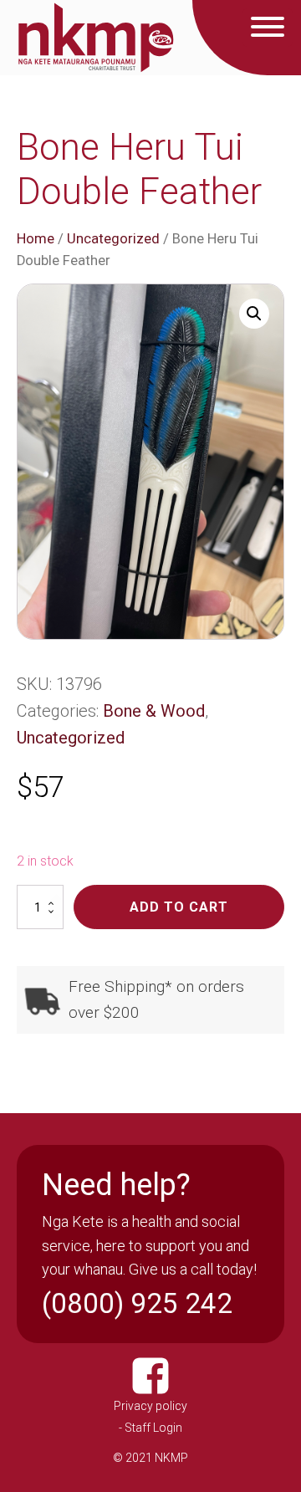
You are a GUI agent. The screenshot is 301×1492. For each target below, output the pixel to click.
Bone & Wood (154, 711)
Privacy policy (150, 1406)
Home (35, 239)
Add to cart (179, 907)
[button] (254, 314)
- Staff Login (150, 1427)
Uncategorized (113, 239)
